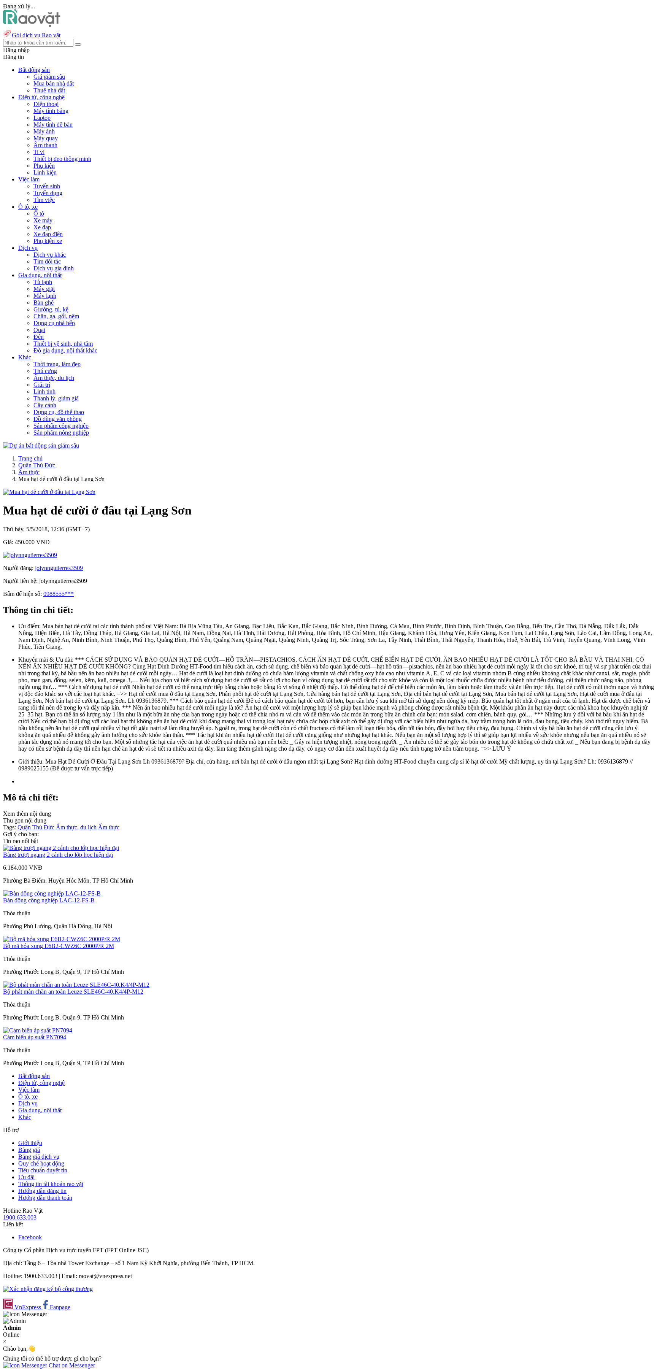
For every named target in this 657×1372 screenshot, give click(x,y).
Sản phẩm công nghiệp (61, 425)
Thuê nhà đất (49, 90)
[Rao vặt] (31, 25)
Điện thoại (46, 104)
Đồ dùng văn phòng (57, 419)
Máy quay (45, 138)
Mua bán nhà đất (53, 83)
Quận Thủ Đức (36, 465)
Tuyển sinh (46, 186)
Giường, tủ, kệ (50, 309)
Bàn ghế (43, 302)
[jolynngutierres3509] (30, 555)
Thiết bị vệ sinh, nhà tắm (63, 343)
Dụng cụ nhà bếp (54, 323)
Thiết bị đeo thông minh (62, 159)
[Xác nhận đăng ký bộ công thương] (48, 1289)
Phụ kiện (44, 165)
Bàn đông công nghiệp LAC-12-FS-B (49, 900)
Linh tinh (44, 391)
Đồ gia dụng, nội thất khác (65, 350)
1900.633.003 (19, 1217)
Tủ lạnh (42, 282)
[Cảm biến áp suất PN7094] (37, 1030)
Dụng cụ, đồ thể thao (58, 412)
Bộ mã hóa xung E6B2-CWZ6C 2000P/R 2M (58, 946)
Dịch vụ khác (49, 254)
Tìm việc (44, 200)
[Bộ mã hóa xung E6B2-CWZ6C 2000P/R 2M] (61, 939)
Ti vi (38, 152)
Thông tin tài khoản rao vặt (50, 1184)
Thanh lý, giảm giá (56, 398)
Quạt (39, 330)
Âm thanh (45, 145)
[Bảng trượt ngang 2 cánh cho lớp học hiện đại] (61, 848)
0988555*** (58, 594)
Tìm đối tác (47, 261)
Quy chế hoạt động (41, 1163)
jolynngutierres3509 (59, 568)
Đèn (38, 336)
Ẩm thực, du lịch (53, 378)
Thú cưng (45, 371)
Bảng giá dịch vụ (38, 1156)
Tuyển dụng (47, 193)
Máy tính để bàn (53, 124)
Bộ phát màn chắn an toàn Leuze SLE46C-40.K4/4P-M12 (73, 991)
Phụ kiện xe (47, 241)
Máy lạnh (44, 295)
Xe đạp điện (48, 234)
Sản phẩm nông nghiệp (61, 432)
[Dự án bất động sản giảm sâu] (41, 445)
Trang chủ (30, 458)
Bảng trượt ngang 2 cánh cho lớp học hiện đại (58, 854)
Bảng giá (29, 1150)
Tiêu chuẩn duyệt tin (42, 1170)
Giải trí (41, 384)
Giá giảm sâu (49, 76)
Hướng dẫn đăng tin (42, 1191)
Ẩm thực (29, 472)
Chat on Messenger (71, 1365)
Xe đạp (42, 227)
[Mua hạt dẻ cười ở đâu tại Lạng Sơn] (49, 492)
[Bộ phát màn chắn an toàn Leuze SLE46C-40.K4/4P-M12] (76, 984)
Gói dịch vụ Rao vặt (36, 35)
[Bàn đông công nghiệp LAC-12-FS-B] (52, 893)
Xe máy (42, 220)
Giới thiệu (30, 1143)
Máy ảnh (44, 131)
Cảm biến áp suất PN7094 (34, 1037)
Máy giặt (44, 289)
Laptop (42, 117)
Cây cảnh (44, 405)
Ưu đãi (26, 1177)
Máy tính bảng (50, 111)
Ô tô (38, 213)
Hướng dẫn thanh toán (45, 1197)
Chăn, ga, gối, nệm (56, 316)
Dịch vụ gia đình (53, 268)
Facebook (30, 1237)
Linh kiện (45, 172)
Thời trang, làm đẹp (57, 364)
